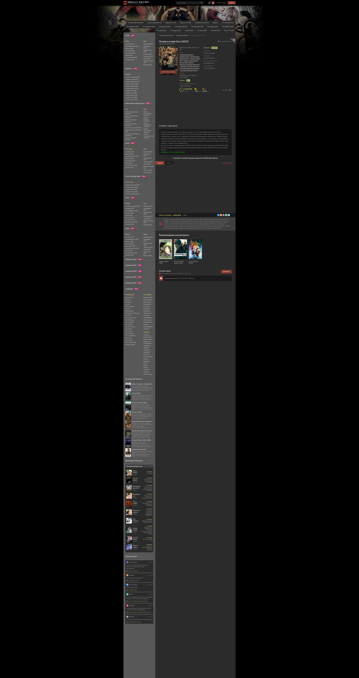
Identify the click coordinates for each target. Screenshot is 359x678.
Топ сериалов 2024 (165, 26)
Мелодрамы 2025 (147, 155)
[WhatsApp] (226, 215)
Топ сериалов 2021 (228, 22)
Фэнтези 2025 (148, 170)
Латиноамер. (147, 320)
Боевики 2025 (129, 154)
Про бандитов (129, 320)
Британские (147, 302)
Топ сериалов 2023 (149, 26)
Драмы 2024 (129, 215)
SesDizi (146, 365)
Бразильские (147, 304)
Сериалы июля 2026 (131, 97)
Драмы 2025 (129, 163)
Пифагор (146, 348)
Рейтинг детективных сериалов (147, 113)
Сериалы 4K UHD (170, 22)
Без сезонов (129, 297)
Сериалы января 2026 (131, 79)
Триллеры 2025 (148, 162)
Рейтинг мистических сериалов (147, 130)
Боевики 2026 (129, 48)
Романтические (130, 344)
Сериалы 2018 (130, 283)
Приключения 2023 (148, 244)
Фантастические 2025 (148, 167)
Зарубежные (147, 313)
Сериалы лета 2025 (131, 189)
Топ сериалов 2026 (197, 26)
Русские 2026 (148, 54)
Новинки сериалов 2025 (132, 185)
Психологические (130, 342)
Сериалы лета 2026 (131, 93)
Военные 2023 (129, 244)
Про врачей (128, 324)
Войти (232, 3)
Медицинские (129, 311)
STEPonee (147, 369)
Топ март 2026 (161, 30)
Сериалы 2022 (131, 259)
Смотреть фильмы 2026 (135, 22)
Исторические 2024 (131, 222)
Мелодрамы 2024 (147, 209)
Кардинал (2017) (133, 580)
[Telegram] (229, 215)
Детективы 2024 (130, 220)
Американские (148, 297)
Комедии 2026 (129, 60)
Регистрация (221, 3)
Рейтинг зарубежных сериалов (131, 116)
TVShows (146, 372)
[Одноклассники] (221, 215)
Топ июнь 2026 (202, 30)
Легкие (127, 304)
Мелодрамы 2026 (147, 47)
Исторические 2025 (131, 165)
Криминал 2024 (148, 206)
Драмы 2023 (129, 250)
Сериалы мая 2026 (130, 90)
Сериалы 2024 (129, 208)
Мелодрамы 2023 (147, 240)
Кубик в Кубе (147, 337)
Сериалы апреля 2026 (131, 88)
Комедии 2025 (129, 167)
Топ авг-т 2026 (229, 30)
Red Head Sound (146, 362)
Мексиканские (148, 322)
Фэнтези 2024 (148, 225)
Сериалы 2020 (131, 271)
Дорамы (215, 22)
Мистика (127, 308)
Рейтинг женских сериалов (146, 119)
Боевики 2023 (129, 241)
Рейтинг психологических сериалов (148, 136)
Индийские (147, 306)
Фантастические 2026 (148, 61)
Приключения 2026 (148, 51)
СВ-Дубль (146, 350)
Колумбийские (148, 317)
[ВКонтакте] (218, 215)
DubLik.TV (146, 354)
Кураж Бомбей (148, 339)
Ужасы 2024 (147, 218)
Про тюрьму (129, 340)
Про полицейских (130, 335)
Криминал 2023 (148, 237)
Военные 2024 (129, 217)
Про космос (128, 331)
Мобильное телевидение (148, 342)
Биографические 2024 (132, 211)
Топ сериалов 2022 (132, 26)
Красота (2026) (133, 571)
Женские (128, 300)
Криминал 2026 (148, 44)
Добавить (226, 271)
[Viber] (223, 215)
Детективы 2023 (130, 246)
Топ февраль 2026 (228, 26)
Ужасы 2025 (147, 164)
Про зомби (128, 329)
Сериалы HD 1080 (185, 22)
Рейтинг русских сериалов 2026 (133, 130)
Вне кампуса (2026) (134, 622)
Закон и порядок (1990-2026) (137, 601)
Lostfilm (146, 359)
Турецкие (146, 329)
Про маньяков (129, 333)
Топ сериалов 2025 (181, 26)
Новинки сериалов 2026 (132, 77)
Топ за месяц (147, 172)
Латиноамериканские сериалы (189, 68)
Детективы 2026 (130, 53)
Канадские (147, 311)
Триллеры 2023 (148, 247)
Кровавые (128, 302)
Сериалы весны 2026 (131, 84)
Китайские (147, 315)
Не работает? (227, 163)
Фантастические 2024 (148, 221)
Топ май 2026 (189, 30)
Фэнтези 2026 (148, 65)
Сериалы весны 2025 (131, 187)
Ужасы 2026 (147, 58)
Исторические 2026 (131, 57)
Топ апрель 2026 (175, 30)
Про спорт (128, 338)
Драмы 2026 (129, 55)
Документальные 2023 (132, 248)
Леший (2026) (132, 590)
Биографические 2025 (132, 156)
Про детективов (130, 326)
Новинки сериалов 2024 (132, 206)
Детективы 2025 (130, 161)
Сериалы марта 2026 (131, 86)
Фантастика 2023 (147, 252)
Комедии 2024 (129, 224)
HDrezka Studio (148, 357)
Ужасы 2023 (147, 249)
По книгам (128, 315)
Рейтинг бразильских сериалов (131, 112)
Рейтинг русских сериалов (133, 127)
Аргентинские (148, 300)
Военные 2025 (129, 158)
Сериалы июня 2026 (131, 95)
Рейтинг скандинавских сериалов (132, 134)
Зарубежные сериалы (182, 35)
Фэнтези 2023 (148, 255)
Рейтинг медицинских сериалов (147, 124)
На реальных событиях (132, 313)
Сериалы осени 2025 (131, 191)
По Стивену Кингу (130, 317)
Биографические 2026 (132, 46)
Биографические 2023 (131, 239)
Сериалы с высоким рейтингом (190, 64)
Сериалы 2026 (129, 44)
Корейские (147, 308)
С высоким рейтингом (154, 22)
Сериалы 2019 (130, 277)
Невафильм (147, 345)
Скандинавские (148, 326)
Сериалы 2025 (129, 152)
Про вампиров (129, 322)
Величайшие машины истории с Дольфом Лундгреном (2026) (140, 612)
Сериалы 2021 (130, 265)
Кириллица (147, 335)
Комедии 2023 (129, 255)
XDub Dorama (148, 374)
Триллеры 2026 (148, 56)
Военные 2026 (129, 51)
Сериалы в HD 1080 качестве (189, 66)
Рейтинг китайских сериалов (131, 120)
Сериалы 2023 (129, 237)
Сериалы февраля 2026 (132, 81)
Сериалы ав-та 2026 (131, 99)
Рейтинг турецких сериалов (130, 138)
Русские (146, 324)
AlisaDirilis (146, 352)
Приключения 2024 (148, 213)
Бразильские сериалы (191, 60)
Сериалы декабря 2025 (132, 194)
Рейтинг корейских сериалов (131, 124)
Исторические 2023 (131, 253)
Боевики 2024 (129, 213)
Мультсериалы (129, 306)
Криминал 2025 (148, 152)
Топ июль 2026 (215, 30)
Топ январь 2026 (212, 26)
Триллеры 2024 (148, 216)
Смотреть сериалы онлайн (166, 35)
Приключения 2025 (148, 158)
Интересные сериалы (202, 22)
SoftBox (146, 367)
